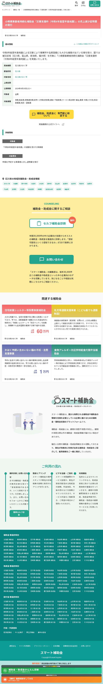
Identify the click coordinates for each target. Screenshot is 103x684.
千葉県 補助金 (62, 543)
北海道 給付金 (9, 601)
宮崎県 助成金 (35, 591)
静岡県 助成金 (9, 581)
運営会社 (12, 646)
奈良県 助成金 (9, 584)
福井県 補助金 (49, 546)
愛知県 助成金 (22, 581)
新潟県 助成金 (9, 577)
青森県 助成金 (22, 570)
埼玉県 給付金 (49, 605)
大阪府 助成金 (76, 581)
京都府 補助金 (62, 550)
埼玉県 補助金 (49, 543)
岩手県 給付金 (35, 601)
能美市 (65, 184)
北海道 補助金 (9, 539)
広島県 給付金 (77, 615)
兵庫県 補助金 (89, 550)
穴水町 (6, 189)
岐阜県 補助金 (89, 546)
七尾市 (33, 184)
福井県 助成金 (49, 577)
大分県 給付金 (22, 622)
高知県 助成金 (49, 587)
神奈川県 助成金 (90, 574)
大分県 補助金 (22, 560)
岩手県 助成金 (35, 570)
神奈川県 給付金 (90, 605)
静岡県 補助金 (9, 550)
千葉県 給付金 (62, 605)
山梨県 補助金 (62, 546)
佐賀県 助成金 (76, 587)
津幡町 (40, 189)
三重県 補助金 (35, 550)
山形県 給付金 (76, 601)
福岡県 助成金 (62, 587)
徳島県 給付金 (9, 619)
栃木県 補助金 (22, 543)
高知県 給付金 (49, 619)
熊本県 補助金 (9, 560)
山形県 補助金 (76, 539)
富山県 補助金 (22, 546)
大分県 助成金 (22, 591)
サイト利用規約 (24, 646)
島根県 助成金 (50, 584)
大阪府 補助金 (76, 550)
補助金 (23, 35)
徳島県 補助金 (9, 557)
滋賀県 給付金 (49, 612)
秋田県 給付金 (62, 601)
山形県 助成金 (76, 570)
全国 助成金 (76, 591)
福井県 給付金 (49, 608)
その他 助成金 (89, 591)
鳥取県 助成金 (37, 584)
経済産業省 (8, 632)
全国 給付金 (76, 622)
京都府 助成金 (62, 581)
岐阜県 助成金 (89, 577)
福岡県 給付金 (62, 619)
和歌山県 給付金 (23, 615)
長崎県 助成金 (89, 587)
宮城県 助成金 (49, 570)
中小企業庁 (19, 632)
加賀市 (89, 184)
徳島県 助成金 (9, 587)
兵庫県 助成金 (89, 581)
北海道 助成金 (9, 570)
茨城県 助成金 (9, 574)
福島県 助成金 (89, 570)
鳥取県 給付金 (37, 615)
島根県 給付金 (50, 615)
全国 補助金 (76, 560)
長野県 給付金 (76, 608)
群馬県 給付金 (35, 605)
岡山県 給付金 (64, 615)
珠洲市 (81, 184)
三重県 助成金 (35, 581)
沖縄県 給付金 (64, 622)
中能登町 (31, 189)
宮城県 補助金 (49, 539)
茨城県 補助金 (9, 543)
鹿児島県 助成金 (50, 591)
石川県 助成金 (35, 577)
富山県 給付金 (22, 608)
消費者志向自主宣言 (70, 646)
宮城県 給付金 (49, 601)
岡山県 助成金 (64, 584)
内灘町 (15, 184)
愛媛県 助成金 (35, 587)
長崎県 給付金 (89, 619)
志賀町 (14, 189)
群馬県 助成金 (35, 574)
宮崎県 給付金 (35, 622)
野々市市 (24, 184)
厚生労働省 (30, 632)
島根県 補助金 (50, 553)
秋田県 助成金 (62, 570)
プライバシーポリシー (42, 646)
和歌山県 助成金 (23, 584)
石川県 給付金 (35, 608)
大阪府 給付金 (76, 612)
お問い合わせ (86, 646)
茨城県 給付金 (9, 605)
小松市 (41, 184)
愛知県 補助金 (22, 550)
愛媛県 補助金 (35, 557)
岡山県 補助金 (64, 553)
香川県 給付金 (22, 619)
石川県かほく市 (12, 35)
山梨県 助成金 (62, 577)
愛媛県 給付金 (35, 619)
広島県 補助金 (77, 553)
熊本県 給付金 (9, 622)
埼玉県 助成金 (49, 574)
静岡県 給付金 (9, 612)
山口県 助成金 (91, 584)
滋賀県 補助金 (49, 550)
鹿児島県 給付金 (50, 622)
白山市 (57, 184)
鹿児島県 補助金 (50, 560)
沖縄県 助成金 (64, 591)
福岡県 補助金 (62, 557)
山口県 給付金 (91, 615)
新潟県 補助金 (9, 546)
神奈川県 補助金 (90, 543)
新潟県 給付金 (9, 608)
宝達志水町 (49, 189)
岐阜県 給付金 (89, 608)
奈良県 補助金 (9, 553)
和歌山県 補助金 (23, 553)
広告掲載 (56, 646)
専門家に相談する (53, 114)
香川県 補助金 (22, 557)
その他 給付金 (89, 622)
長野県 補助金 (76, 546)
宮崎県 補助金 (35, 560)
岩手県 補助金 (35, 539)
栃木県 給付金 (22, 605)
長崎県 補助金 (89, 557)
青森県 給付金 (22, 601)
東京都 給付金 (76, 605)
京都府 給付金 (62, 612)
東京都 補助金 (76, 543)
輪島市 (67, 189)
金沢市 (73, 184)
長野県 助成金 (76, 577)
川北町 (22, 189)
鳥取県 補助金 (37, 553)
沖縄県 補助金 (64, 560)
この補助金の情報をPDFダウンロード (87, 44)
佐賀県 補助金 (76, 557)
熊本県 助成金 (9, 591)
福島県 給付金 (89, 601)
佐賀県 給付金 (76, 619)
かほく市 (7, 184)
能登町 (59, 189)
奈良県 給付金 (9, 615)
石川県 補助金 (35, 546)
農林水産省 (42, 632)
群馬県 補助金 (35, 543)
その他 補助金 (89, 560)
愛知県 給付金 (22, 612)
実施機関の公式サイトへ (49, 124)
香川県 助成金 (22, 587)
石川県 (17, 71)
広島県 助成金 (77, 584)
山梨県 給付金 (62, 608)
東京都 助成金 (76, 574)
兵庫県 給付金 (89, 612)
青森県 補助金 (22, 539)
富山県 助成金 (22, 577)
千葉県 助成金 (62, 574)
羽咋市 (49, 184)
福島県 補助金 (89, 539)
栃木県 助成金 (22, 574)
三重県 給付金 (35, 612)
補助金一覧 (16, 10)
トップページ (6, 10)
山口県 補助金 (91, 553)
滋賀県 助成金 (49, 581)
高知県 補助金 (49, 557)
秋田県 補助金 (62, 539)
